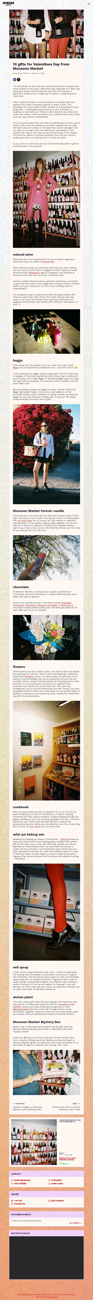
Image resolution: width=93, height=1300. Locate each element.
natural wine (48, 261)
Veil (68, 972)
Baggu (16, 367)
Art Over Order (25, 520)
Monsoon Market (22, 73)
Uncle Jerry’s (66, 605)
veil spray (20, 967)
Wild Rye (64, 839)
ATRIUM (17, 1007)
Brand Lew (52, 1297)
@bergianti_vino (37, 272)
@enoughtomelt (21, 1009)
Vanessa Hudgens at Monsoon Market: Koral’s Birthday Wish (28, 1107)
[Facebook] (14, 79)
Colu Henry (34, 826)
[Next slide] (55, 1142)
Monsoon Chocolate (47, 605)
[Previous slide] (13, 1142)
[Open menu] (89, 3)
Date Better (30, 605)
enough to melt (66, 1004)
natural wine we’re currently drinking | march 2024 (66, 1107)
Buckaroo (29, 676)
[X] (18, 79)
